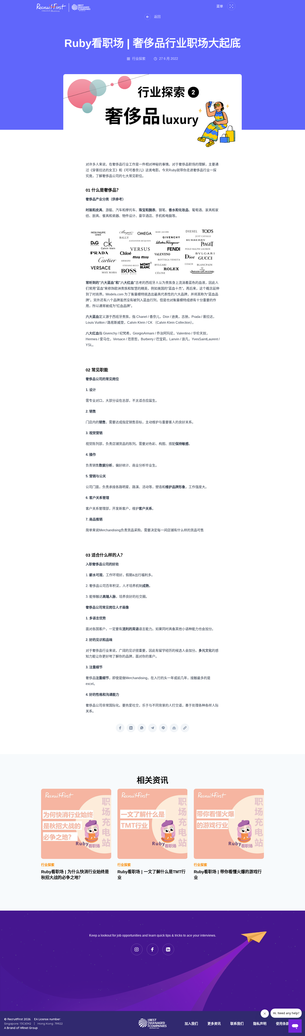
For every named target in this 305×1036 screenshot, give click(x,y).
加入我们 (191, 1023)
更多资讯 (214, 1023)
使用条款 (282, 1023)
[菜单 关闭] (230, 6)
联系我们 (237, 1023)
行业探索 (47, 865)
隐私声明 (259, 1023)
